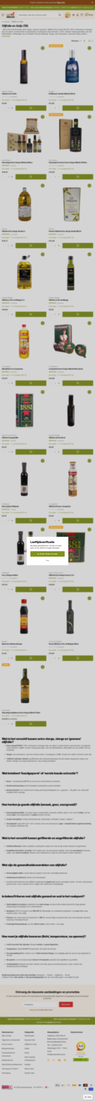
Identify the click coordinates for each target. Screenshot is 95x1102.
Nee (47, 560)
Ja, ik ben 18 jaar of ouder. (47, 554)
